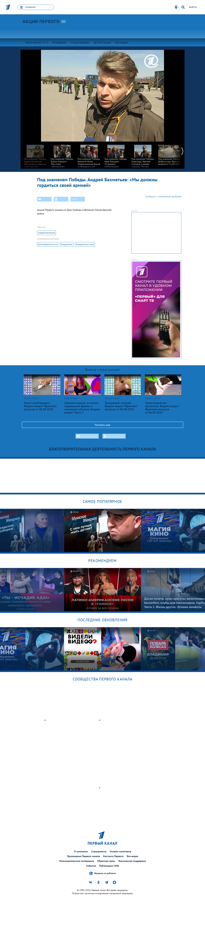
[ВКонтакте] (44, 199)
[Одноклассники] (61, 199)
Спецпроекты (99, 851)
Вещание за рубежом (105, 873)
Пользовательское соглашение (76, 861)
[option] (35, 155)
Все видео (132, 856)
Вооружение (66, 244)
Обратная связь (106, 861)
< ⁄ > (74, 199)
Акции (41, 21)
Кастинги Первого (113, 856)
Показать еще (102, 424)
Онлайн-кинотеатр (120, 851)
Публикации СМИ (109, 865)
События (91, 865)
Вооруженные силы (85, 244)
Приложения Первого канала (83, 856)
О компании (81, 851)
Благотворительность (47, 244)
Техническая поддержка (132, 861)
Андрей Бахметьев (46, 232)
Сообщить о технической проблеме (163, 196)
